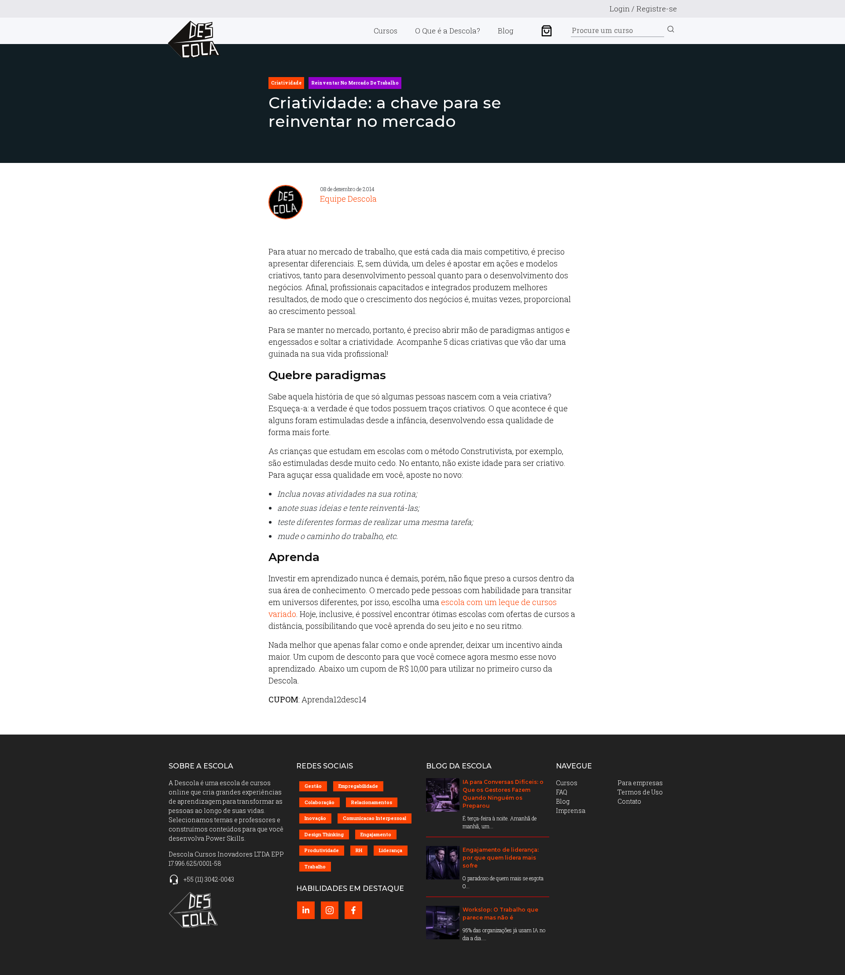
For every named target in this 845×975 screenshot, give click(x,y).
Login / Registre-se (643, 9)
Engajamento (375, 834)
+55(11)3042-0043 (209, 879)
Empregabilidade (358, 786)
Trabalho (315, 866)
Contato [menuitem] (629, 801)
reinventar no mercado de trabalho (355, 83)
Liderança (390, 850)
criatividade (286, 83)
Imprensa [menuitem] (570, 810)
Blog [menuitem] (506, 30)
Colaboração (319, 802)
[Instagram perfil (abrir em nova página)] (329, 910)
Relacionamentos (371, 802)
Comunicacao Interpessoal (374, 818)
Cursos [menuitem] (385, 30)
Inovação (315, 818)
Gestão (313, 786)
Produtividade (322, 850)
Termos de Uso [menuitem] (640, 792)
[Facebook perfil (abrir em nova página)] (353, 910)
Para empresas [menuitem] (640, 783)
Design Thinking (324, 834)
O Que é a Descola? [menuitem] (447, 30)
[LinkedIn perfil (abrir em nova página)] (306, 910)
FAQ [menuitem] (561, 792)
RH (359, 850)
